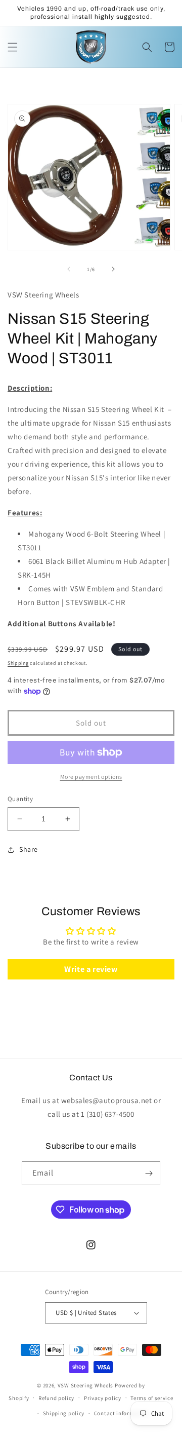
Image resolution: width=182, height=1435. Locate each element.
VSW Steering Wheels (85, 1385)
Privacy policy (102, 1398)
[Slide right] (113, 269)
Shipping (18, 663)
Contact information (121, 1413)
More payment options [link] (91, 776)
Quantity (20, 799)
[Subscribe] (149, 1173)
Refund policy (56, 1398)
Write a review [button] (90, 969)
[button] (13, 47)
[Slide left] (69, 269)
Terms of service (151, 1398)
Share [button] (28, 849)
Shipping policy (64, 1413)
